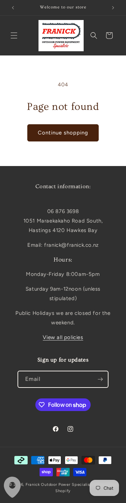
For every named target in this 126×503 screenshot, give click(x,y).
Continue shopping (63, 133)
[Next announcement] (113, 7)
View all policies (63, 337)
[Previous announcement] (13, 7)
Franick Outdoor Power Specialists (59, 484)
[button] (14, 35)
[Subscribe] (100, 379)
